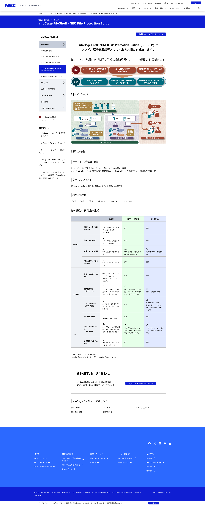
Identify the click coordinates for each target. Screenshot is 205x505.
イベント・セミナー (40, 462)
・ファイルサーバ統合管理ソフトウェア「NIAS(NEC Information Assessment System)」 (52, 175)
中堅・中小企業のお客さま (71, 465)
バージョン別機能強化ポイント (51, 76)
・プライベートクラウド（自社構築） (52, 151)
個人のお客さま (67, 469)
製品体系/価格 (46, 95)
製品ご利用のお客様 (48, 108)
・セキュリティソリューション (51, 143)
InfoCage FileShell (71, 13)
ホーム (40, 13)
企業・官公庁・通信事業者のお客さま (71, 459)
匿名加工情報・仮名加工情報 (81, 492)
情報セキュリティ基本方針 (124, 492)
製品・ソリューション (97, 458)
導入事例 (93, 462)
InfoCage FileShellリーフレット (49, 118)
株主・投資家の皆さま (153, 462)
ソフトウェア (49, 13)
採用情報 (149, 471)
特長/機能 (83, 13)
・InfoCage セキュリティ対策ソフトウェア (52, 134)
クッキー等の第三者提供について (61, 492)
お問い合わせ (37, 495)
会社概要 (149, 458)
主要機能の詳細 (46, 51)
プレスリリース (39, 458)
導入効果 (44, 83)
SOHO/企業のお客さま (126, 458)
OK (153, 503)
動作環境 (44, 102)
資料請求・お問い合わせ (149, 34)
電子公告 (36, 492)
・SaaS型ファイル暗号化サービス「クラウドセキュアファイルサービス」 (52, 162)
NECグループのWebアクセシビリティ (103, 492)
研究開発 (149, 466)
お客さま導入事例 (48, 89)
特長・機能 (75, 408)
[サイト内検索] (199, 8)
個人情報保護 (111, 503)
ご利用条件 (137, 492)
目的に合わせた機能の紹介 (50, 56)
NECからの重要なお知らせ (43, 466)
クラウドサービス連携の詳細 (51, 62)
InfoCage (59, 13)
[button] (122, 8)
